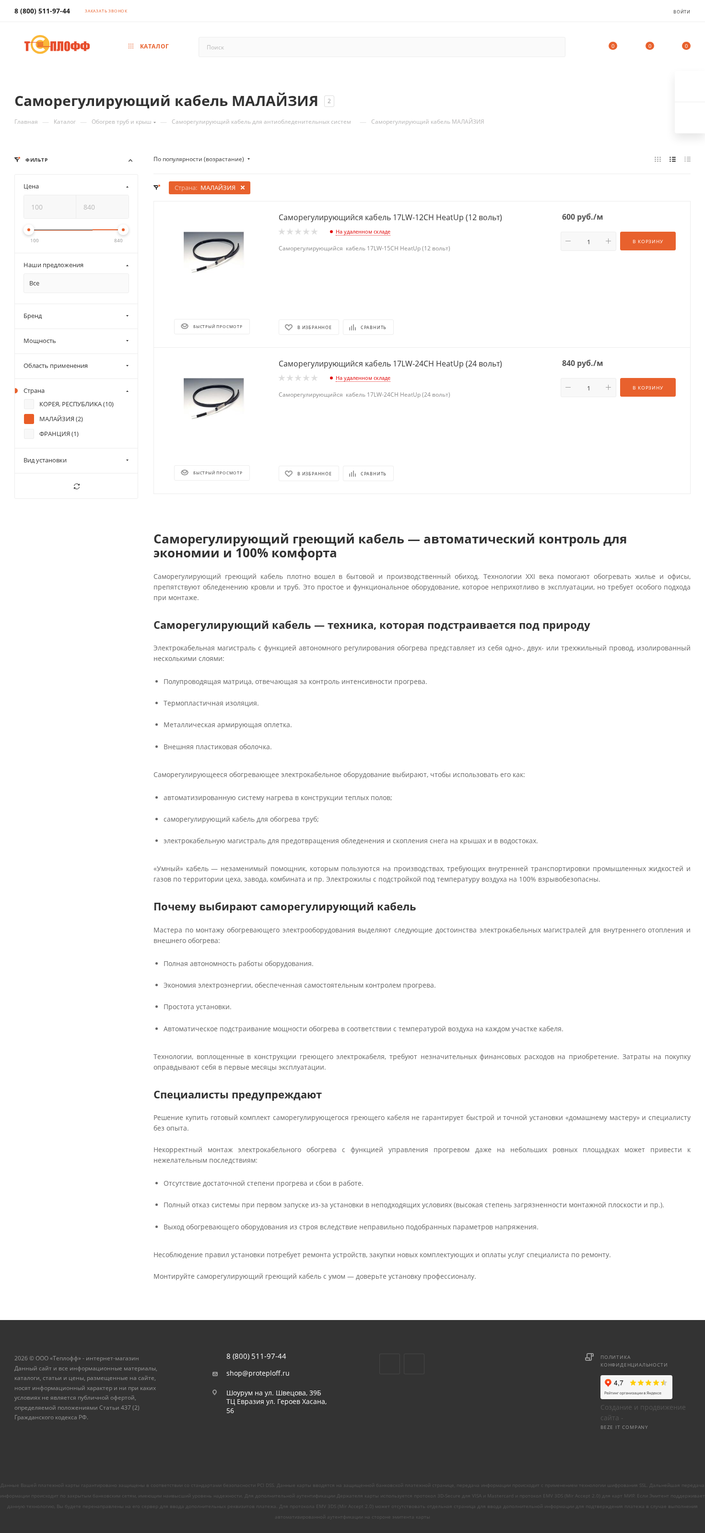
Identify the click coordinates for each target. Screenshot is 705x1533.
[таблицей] (687, 159)
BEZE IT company (624, 1427)
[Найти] (553, 47)
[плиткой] (657, 159)
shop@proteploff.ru (258, 1373)
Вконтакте (389, 1364)
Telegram (414, 1364)
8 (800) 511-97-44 (42, 10)
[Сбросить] (76, 486)
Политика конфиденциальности (634, 1361)
